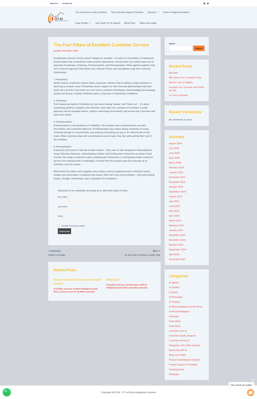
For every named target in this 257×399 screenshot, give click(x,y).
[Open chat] (250, 392)
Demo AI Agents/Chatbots (176, 12)
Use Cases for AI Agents (107, 23)
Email (60, 216)
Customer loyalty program (182, 335)
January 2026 (176, 172)
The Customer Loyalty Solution (91, 12)
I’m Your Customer (178, 95)
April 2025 (174, 215)
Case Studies (81, 23)
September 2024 (177, 249)
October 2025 (176, 186)
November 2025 (177, 182)
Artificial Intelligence (179, 311)
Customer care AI (68, 292)
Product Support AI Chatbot (183, 364)
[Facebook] (204, 3)
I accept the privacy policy (73, 226)
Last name (62, 206)
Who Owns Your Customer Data (185, 77)
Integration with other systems (184, 345)
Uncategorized (176, 369)
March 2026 (175, 162)
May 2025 (174, 211)
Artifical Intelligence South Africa (185, 306)
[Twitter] (208, 3)
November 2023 (177, 259)
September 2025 (177, 191)
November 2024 (177, 240)
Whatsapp (174, 374)
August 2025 (175, 196)
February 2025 (176, 225)
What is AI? (113, 279)
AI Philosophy (132, 285)
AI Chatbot (58, 289)
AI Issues (68, 289)
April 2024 (174, 254)
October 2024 (176, 244)
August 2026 (175, 143)
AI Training (174, 301)
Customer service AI (179, 340)
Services (152, 12)
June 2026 (174, 153)
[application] (157, 12)
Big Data (173, 72)
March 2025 (175, 220)
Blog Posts (129, 23)
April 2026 (174, 157)
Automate (174, 316)
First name (62, 197)
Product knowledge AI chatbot (184, 359)
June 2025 (174, 206)
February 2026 (176, 167)
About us (54, 3)
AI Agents (174, 282)
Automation (175, 321)
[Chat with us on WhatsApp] (7, 392)
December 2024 (177, 235)
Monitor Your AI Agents (181, 82)
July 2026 (174, 148)
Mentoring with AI (178, 350)
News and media (148, 23)
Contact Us (67, 3)
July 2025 (174, 201)
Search (172, 43)
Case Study (175, 326)
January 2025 (176, 230)
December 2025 (177, 177)
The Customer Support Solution (127, 12)
